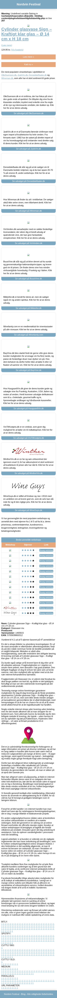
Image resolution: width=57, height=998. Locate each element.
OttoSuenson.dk (8, 75)
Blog (23, 994)
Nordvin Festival (28, 4)
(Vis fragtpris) (17, 50)
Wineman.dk (7, 78)
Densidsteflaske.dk (38, 75)
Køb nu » (28, 64)
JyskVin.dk (22, 75)
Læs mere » (28, 57)
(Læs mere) (6, 45)
